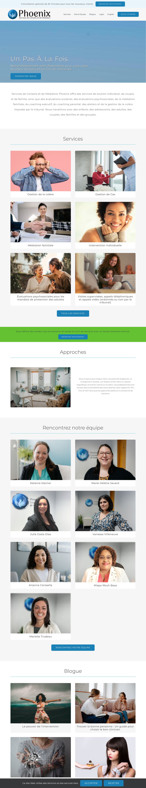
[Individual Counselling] (105, 225)
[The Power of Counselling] (40, 708)
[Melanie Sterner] (40, 463)
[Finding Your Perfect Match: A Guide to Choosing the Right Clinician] (105, 708)
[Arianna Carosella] (40, 565)
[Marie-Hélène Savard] (105, 463)
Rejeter (113, 783)
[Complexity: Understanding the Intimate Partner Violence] (40, 762)
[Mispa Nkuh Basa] (105, 565)
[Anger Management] (40, 174)
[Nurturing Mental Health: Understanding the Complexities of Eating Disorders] (105, 762)
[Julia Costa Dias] (40, 514)
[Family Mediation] (40, 225)
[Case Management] (105, 174)
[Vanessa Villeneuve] (105, 514)
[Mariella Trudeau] (40, 616)
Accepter (91, 783)
